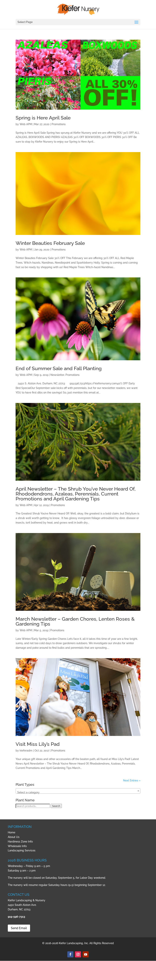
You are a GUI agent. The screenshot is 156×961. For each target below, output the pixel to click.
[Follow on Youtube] (86, 954)
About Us (13, 837)
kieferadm (26, 750)
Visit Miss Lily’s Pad (38, 744)
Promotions (59, 124)
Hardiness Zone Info (20, 841)
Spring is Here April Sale (43, 118)
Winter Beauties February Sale (50, 243)
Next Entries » (131, 780)
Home (11, 832)
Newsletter (57, 374)
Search (56, 805)
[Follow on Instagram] (78, 954)
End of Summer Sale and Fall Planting (59, 368)
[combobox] (78, 791)
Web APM (26, 124)
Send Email (19, 928)
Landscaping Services (21, 850)
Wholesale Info (17, 846)
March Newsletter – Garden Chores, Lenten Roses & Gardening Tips (75, 621)
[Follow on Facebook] (70, 954)
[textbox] (78, 792)
